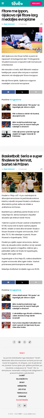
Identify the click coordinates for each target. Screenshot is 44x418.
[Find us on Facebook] (14, 342)
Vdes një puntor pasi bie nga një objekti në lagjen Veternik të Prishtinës (25, 134)
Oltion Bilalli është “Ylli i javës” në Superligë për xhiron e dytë (25, 106)
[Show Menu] (3, 3)
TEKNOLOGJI (22, 393)
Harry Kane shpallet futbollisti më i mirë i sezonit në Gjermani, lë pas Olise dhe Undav (26, 325)
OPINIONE (22, 396)
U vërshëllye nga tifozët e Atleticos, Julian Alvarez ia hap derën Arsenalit (27, 315)
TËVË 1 (20, 414)
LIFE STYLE (22, 389)
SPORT (22, 382)
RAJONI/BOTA (22, 379)
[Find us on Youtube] (19, 342)
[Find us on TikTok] (30, 342)
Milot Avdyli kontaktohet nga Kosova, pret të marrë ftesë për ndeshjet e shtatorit (25, 124)
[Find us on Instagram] (24, 342)
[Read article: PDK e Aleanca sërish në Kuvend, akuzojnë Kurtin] (6, 116)
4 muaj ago (22, 24)
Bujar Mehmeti (9, 24)
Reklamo (36, 3)
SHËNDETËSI (22, 386)
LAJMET (22, 375)
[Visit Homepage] (17, 3)
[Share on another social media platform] (35, 92)
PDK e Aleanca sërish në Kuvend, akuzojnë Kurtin (25, 115)
